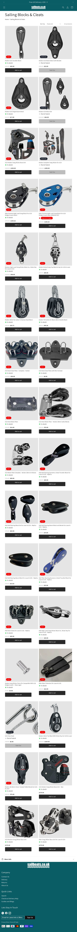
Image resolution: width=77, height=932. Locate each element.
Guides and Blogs (8, 901)
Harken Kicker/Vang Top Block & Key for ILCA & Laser (54, 267)
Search (4, 896)
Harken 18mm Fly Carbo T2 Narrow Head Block (19, 320)
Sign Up (30, 917)
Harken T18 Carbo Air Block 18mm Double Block (53, 320)
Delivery (4, 880)
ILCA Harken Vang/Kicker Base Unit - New (51, 787)
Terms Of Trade (14, 922)
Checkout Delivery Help (10, 898)
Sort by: (42, 24)
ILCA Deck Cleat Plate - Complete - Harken (17, 371)
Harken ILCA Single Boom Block (14, 111)
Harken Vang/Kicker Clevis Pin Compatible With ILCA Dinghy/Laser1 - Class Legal (20, 684)
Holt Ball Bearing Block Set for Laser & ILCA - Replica (20, 525)
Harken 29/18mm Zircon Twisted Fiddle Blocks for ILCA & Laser (21, 787)
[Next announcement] (73, 2)
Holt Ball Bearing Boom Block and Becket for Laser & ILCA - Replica (54, 526)
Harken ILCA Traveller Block (13, 60)
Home (7, 19)
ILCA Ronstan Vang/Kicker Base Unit (15, 839)
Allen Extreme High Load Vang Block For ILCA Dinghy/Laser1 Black (18, 214)
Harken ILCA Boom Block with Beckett (50, 60)
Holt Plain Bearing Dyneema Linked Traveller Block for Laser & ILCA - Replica (55, 579)
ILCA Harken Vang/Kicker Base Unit (15, 162)
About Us (5, 885)
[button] (4, 7)
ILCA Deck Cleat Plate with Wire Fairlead (50, 371)
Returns (4, 882)
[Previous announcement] (4, 2)
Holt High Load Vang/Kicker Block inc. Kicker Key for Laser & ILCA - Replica (54, 631)
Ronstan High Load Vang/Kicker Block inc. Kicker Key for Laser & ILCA (20, 268)
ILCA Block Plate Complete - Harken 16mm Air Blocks (20, 473)
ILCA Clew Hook (9, 736)
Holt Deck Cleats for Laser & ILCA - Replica (17, 630)
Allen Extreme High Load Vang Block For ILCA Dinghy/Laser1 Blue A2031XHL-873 (52, 214)
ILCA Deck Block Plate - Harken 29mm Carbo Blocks (54, 422)
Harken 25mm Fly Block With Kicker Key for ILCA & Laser (55, 736)
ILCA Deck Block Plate (11, 422)
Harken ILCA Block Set (45, 111)
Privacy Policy (5, 922)
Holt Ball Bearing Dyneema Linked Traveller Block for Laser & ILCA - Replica (54, 473)
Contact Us (5, 877)
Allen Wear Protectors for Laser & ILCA (50, 683)
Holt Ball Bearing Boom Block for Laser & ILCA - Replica (21, 578)
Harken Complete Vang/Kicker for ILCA (50, 162)
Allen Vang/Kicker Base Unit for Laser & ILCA (52, 839)
